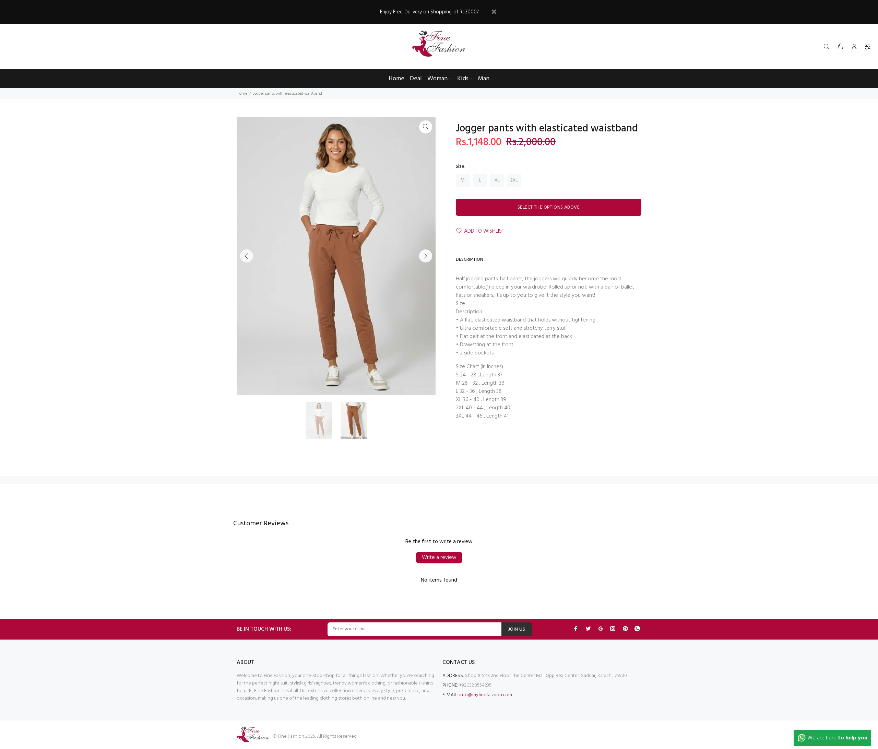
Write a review (439, 557)
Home (242, 93)
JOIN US (516, 629)
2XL (514, 180)
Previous (246, 255)
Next (425, 255)
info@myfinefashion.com (485, 695)
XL (497, 180)
